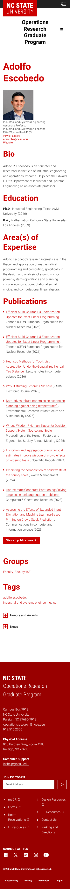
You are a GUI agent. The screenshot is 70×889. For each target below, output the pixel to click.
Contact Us (49, 819)
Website (8, 142)
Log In (59, 880)
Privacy (28, 880)
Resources (43, 880)
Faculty (8, 572)
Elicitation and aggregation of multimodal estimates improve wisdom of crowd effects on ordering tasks (35, 455)
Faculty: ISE (23, 572)
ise (54, 602)
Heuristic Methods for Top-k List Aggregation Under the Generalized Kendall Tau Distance (35, 366)
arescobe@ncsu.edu (15, 139)
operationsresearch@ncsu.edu (24, 724)
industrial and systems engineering (27, 602)
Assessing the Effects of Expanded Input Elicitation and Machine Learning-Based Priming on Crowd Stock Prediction (33, 514)
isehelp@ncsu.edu (15, 764)
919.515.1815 (11, 135)
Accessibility (11, 880)
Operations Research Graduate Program (35, 32)
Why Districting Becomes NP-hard (29, 386)
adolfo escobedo (14, 597)
